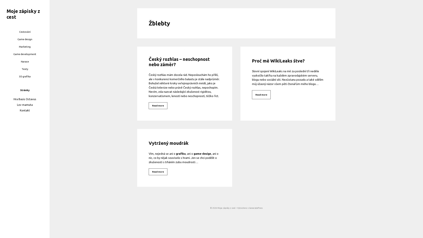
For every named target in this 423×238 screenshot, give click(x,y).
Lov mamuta (25, 104)
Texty (25, 69)
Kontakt (25, 110)
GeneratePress (256, 208)
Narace (25, 61)
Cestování (25, 31)
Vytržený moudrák (169, 143)
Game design (25, 39)
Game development (24, 54)
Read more (158, 105)
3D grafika (25, 76)
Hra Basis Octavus (25, 99)
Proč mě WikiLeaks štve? (278, 60)
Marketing (25, 46)
